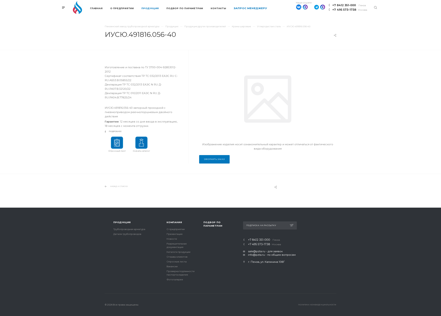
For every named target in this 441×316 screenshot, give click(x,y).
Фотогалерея (175, 279)
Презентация (174, 234)
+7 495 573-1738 (349, 9)
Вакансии (172, 266)
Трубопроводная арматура (129, 229)
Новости (172, 238)
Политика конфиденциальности (317, 305)
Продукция (122, 222)
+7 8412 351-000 (349, 5)
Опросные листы (177, 261)
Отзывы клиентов (177, 256)
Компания (174, 222)
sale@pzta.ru (256, 251)
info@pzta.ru (256, 254)
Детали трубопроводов (127, 234)
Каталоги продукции (178, 252)
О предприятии (176, 229)
